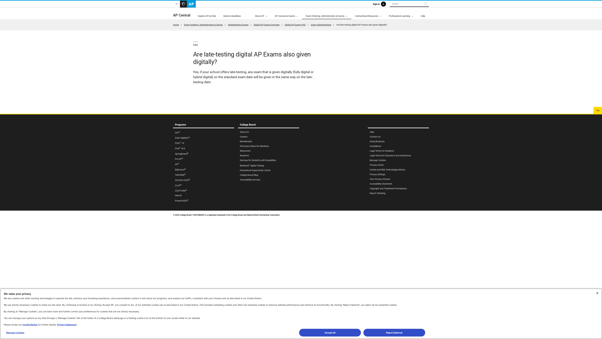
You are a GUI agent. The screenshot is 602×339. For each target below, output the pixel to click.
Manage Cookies (15, 332)
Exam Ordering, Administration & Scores (203, 25)
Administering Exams (238, 25)
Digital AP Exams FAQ (295, 25)
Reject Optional (394, 332)
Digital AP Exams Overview (267, 25)
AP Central (181, 15)
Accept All (330, 332)
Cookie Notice (29, 324)
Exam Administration (321, 25)
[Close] (597, 293)
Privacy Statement (67, 324)
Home (176, 25)
